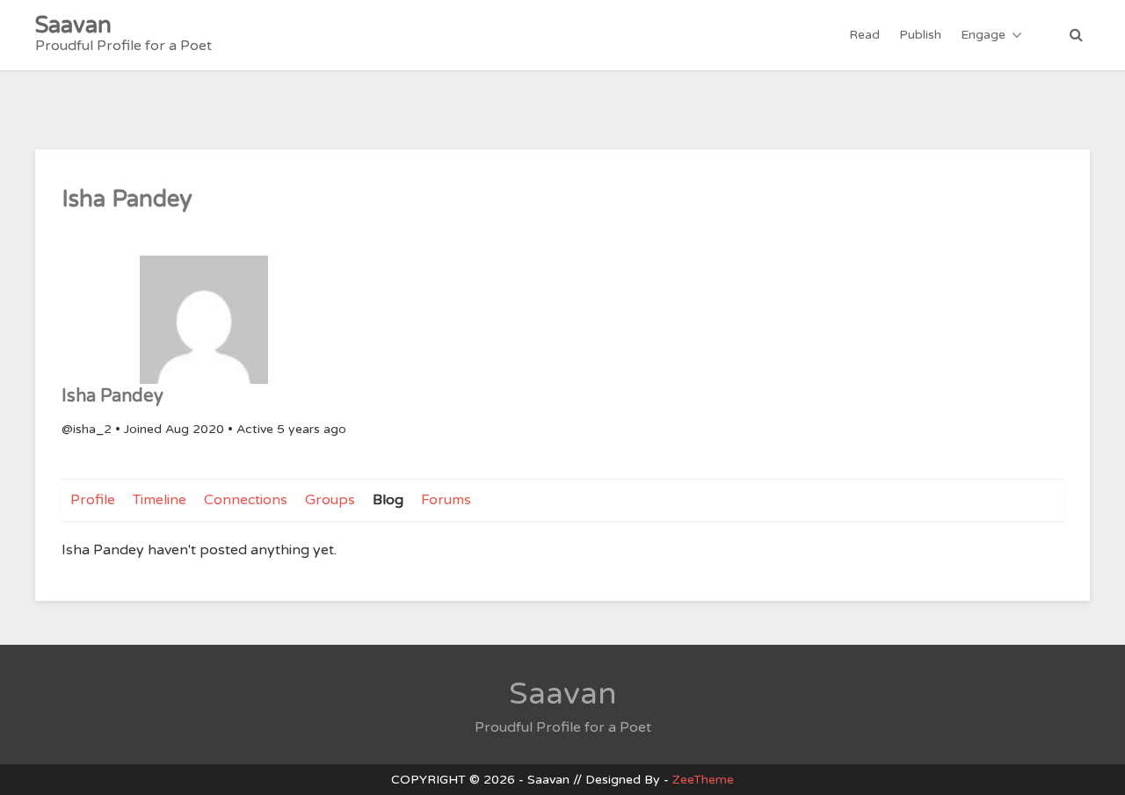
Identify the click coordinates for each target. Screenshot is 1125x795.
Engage (983, 34)
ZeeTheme (703, 779)
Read (864, 34)
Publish (920, 34)
